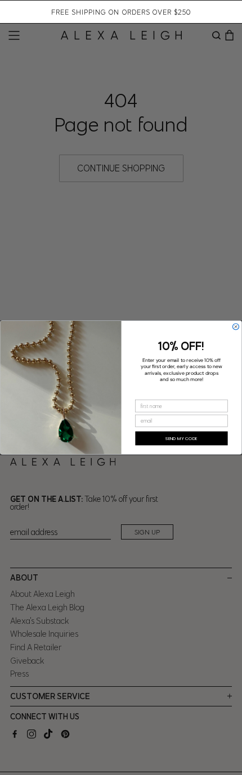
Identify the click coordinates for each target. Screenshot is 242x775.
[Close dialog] (235, 327)
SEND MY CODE (181, 438)
